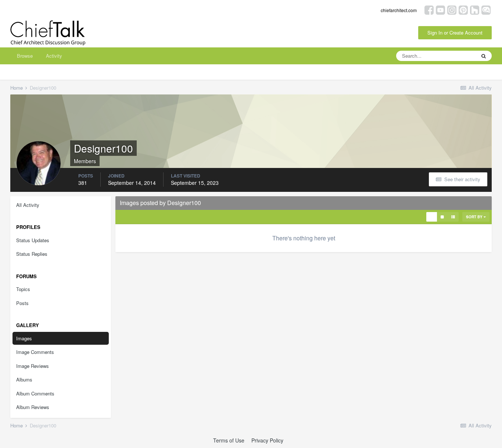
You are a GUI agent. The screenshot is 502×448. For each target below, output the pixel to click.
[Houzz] (474, 9)
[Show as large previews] (442, 217)
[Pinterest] (463, 9)
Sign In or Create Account (455, 32)
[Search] (484, 56)
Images (24, 338)
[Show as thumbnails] (431, 217)
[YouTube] (440, 9)
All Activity (27, 204)
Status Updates (32, 240)
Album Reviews (32, 407)
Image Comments (35, 351)
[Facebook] (429, 9)
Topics (23, 289)
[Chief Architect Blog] (486, 9)
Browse (25, 55)
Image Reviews (32, 365)
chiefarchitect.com (399, 10)
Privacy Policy (267, 440)
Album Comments (35, 393)
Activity (54, 55)
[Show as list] (453, 217)
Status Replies (31, 253)
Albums (24, 379)
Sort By (475, 216)
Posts (22, 303)
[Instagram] (451, 9)
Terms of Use (228, 440)
